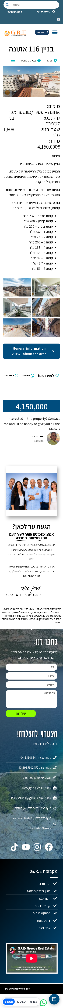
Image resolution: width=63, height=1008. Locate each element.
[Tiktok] (14, 847)
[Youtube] (25, 847)
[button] (54, 32)
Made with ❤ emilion (17, 988)
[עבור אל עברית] (58, 19)
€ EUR (9, 1001)
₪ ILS (33, 1001)
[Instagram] (37, 847)
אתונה (48, 60)
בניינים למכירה (27, 60)
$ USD (21, 1001)
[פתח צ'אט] (54, 999)
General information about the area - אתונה (29, 351)
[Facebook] (49, 847)
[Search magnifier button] (7, 4)
